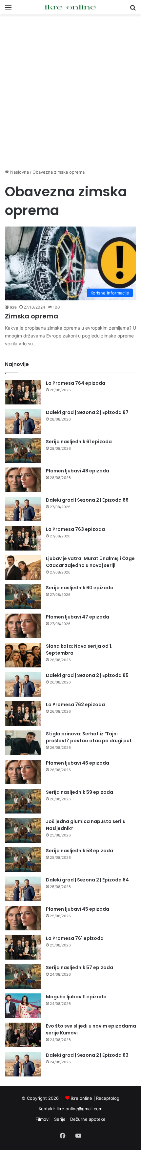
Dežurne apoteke (88, 1119)
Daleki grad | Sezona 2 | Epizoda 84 (87, 880)
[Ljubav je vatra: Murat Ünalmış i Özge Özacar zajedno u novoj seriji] (23, 567)
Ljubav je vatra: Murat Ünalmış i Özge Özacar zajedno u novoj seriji (90, 562)
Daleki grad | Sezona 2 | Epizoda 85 (87, 675)
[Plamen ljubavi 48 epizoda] (23, 479)
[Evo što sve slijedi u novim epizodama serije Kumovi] (23, 1035)
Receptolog (107, 1098)
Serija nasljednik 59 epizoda (79, 792)
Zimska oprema (31, 316)
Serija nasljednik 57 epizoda (79, 967)
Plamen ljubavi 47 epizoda (77, 617)
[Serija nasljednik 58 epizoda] (23, 859)
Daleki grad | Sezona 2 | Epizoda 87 (87, 412)
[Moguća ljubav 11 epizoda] (23, 1005)
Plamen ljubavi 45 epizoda (77, 909)
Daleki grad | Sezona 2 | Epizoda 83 (87, 1055)
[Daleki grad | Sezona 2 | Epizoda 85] (23, 684)
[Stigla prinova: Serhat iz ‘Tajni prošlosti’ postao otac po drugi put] (23, 742)
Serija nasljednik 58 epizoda (79, 850)
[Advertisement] (70, 91)
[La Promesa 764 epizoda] (23, 392)
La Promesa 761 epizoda (75, 938)
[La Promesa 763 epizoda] (23, 538)
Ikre (13, 307)
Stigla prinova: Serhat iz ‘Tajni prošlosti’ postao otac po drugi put (89, 737)
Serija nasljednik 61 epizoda (79, 441)
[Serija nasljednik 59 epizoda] (23, 801)
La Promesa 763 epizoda (75, 529)
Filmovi (42, 1119)
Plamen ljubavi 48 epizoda (77, 470)
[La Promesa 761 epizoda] (23, 947)
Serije (60, 1119)
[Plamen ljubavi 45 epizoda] (23, 918)
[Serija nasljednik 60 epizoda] (23, 596)
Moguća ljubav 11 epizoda (76, 996)
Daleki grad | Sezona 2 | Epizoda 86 (87, 500)
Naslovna (19, 172)
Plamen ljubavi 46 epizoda (77, 763)
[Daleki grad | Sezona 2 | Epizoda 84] (23, 889)
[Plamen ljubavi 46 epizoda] (23, 772)
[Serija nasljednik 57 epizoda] (23, 976)
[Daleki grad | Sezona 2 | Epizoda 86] (23, 509)
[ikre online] (70, 7)
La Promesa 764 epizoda (75, 383)
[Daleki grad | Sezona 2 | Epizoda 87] (23, 421)
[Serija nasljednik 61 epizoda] (23, 450)
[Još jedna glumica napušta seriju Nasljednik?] (23, 830)
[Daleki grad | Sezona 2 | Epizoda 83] (23, 1064)
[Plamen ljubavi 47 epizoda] (23, 626)
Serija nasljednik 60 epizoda (79, 587)
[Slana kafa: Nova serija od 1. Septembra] (23, 655)
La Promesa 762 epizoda (75, 704)
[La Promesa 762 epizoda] (23, 713)
